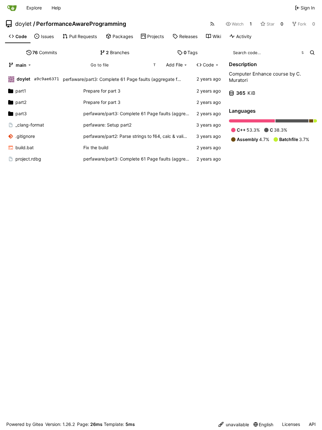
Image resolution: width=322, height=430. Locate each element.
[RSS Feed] (212, 24)
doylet (23, 24)
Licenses (291, 424)
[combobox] (122, 65)
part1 (20, 90)
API (312, 424)
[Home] (12, 8)
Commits (44, 52)
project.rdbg (28, 158)
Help (56, 7)
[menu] (234, 424)
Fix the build (95, 147)
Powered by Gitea (24, 424)
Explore (34, 7)
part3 (21, 113)
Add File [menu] (174, 64)
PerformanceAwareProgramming (81, 24)
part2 (20, 102)
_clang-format (29, 124)
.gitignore (25, 136)
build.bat (24, 147)
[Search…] (312, 52)
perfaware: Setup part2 (107, 124)
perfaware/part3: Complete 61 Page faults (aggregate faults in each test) (138, 79)
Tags (191, 52)
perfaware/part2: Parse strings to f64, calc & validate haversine (148, 136)
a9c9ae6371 (46, 78)
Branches (117, 52)
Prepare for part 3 (101, 90)
